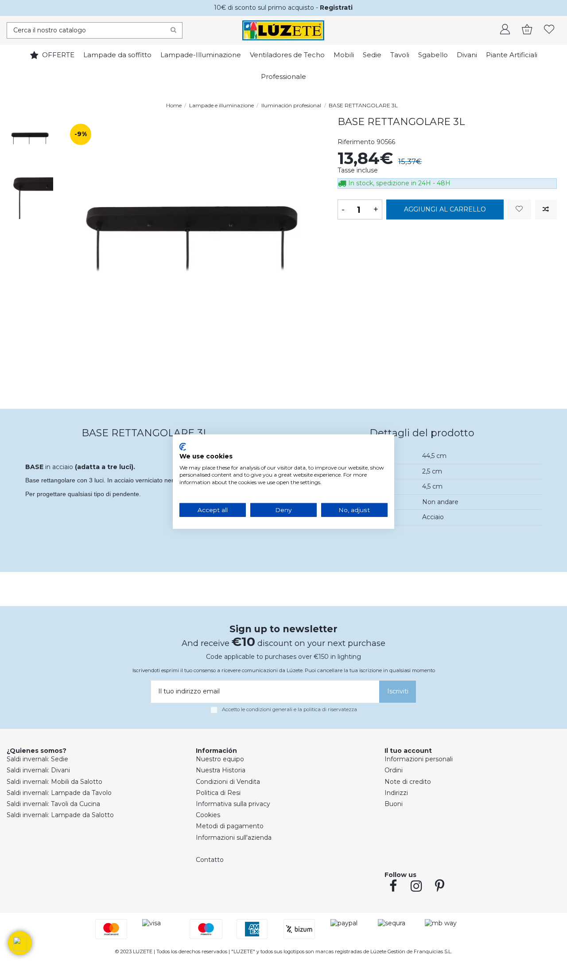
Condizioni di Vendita (228, 782)
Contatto (210, 860)
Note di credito (407, 782)
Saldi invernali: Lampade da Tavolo (59, 793)
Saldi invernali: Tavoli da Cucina (53, 804)
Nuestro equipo (220, 759)
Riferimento (356, 142)
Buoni (393, 804)
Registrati (336, 8)
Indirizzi (396, 793)
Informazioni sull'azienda (234, 838)
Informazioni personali (418, 759)
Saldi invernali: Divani (38, 770)
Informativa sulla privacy (233, 804)
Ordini (393, 770)
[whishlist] (549, 30)
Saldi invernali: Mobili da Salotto (54, 782)
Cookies (208, 815)
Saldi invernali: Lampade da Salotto (60, 815)
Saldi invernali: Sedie (37, 759)
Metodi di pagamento (230, 826)
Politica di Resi (218, 793)
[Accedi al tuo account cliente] (505, 30)
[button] (20, 943)
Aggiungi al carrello (445, 209)
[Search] (173, 30)
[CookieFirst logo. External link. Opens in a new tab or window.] (182, 447)
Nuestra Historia (220, 770)
